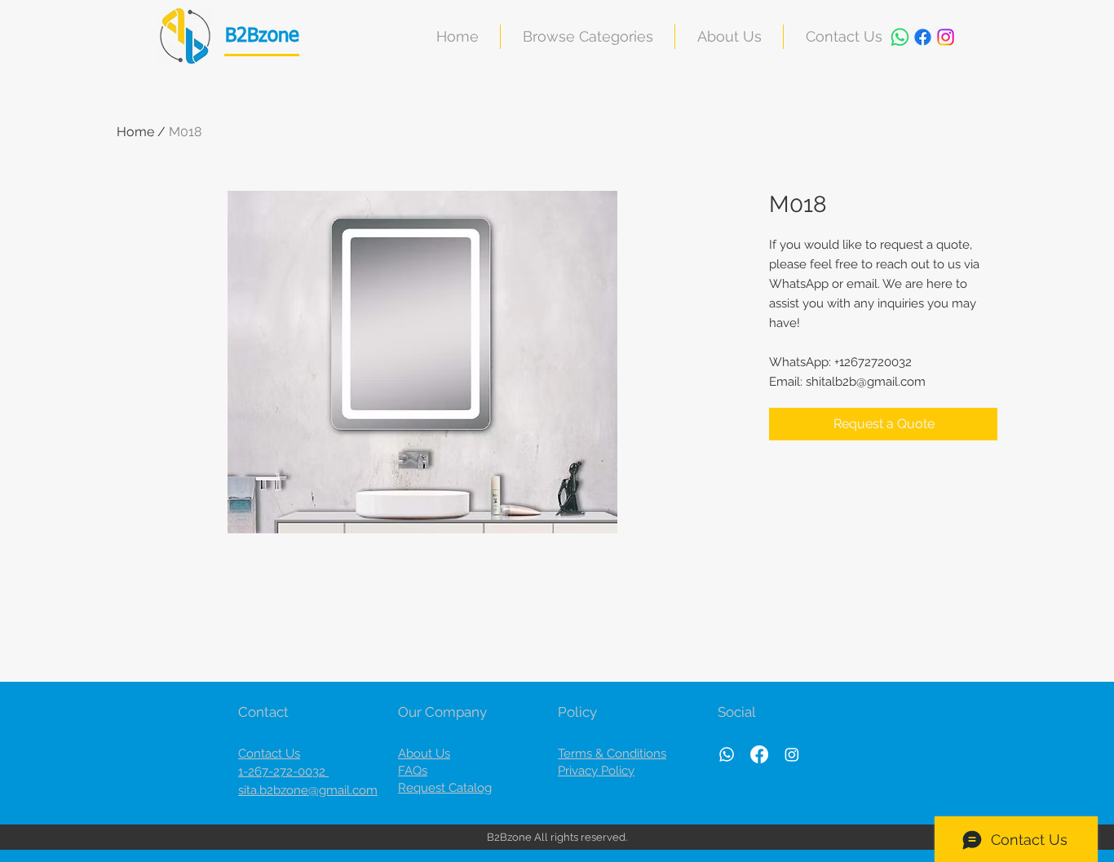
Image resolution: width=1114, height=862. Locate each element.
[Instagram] (946, 37)
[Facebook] (923, 37)
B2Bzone (262, 36)
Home (135, 131)
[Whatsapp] (900, 37)
